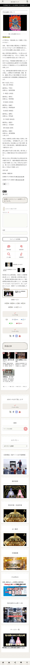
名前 (4, 230)
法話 (5, 191)
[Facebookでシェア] (5, 475)
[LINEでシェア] (5, 479)
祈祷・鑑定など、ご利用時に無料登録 (12, 582)
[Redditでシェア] (18, 475)
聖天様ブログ (15, 2)
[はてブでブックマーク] (25, 475)
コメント (6, 212)
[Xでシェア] (5, 471)
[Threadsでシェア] (11, 475)
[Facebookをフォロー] (13, 335)
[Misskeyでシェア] (25, 471)
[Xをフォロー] (10, 335)
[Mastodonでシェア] (11, 471)
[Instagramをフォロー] (16, 335)
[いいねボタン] (4, 184)
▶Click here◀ (20, 176)
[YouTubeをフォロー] (19, 335)
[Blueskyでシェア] (18, 471)
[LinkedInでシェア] (18, 479)
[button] (26, 429)
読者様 (5, 194)
